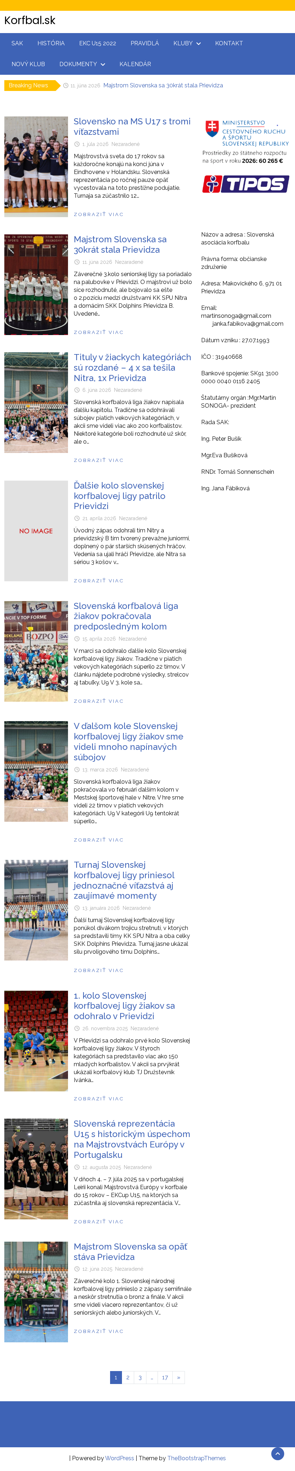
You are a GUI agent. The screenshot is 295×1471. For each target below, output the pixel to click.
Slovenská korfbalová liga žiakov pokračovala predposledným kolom (126, 616)
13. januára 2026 (101, 908)
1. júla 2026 (95, 144)
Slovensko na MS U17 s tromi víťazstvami (132, 126)
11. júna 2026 (97, 262)
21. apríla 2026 (99, 518)
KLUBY (183, 43)
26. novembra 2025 (105, 1028)
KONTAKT (229, 43)
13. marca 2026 (100, 770)
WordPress (119, 1458)
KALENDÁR (135, 64)
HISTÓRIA (51, 43)
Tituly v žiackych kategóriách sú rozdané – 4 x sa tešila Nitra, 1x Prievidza (191, 85)
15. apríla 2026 (99, 639)
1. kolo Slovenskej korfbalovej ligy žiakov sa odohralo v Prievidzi (124, 1006)
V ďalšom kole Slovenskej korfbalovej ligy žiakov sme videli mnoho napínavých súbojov (128, 741)
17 (165, 1377)
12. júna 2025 (97, 1269)
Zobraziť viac (99, 214)
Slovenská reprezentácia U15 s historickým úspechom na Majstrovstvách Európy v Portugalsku (132, 1139)
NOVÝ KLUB (28, 64)
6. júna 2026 (96, 390)
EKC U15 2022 (97, 43)
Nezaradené (126, 144)
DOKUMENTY (78, 64)
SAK (17, 43)
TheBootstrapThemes (196, 1458)
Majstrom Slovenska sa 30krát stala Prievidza (120, 244)
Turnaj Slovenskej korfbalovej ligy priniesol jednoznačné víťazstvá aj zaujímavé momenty (124, 880)
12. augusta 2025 (101, 1167)
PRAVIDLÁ (145, 43)
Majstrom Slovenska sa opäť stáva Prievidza (130, 1251)
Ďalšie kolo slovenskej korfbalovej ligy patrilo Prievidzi (119, 496)
